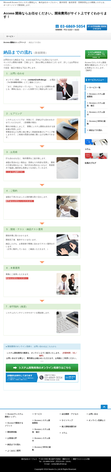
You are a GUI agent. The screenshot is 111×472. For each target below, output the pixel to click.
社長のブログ (90, 163)
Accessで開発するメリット (14, 424)
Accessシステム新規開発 (96, 95)
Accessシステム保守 (96, 113)
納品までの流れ (95, 130)
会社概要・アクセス (70, 414)
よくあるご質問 (14, 451)
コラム (87, 149)
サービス (10, 36)
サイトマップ (67, 420)
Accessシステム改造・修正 (96, 104)
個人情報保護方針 (69, 426)
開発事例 (12, 432)
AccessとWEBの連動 (96, 122)
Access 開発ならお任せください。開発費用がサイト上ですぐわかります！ (55, 15)
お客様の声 (12, 438)
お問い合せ (93, 414)
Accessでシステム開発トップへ (14, 415)
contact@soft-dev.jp (37, 80)
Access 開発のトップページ (14, 42)
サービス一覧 (94, 87)
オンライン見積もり (97, 420)
